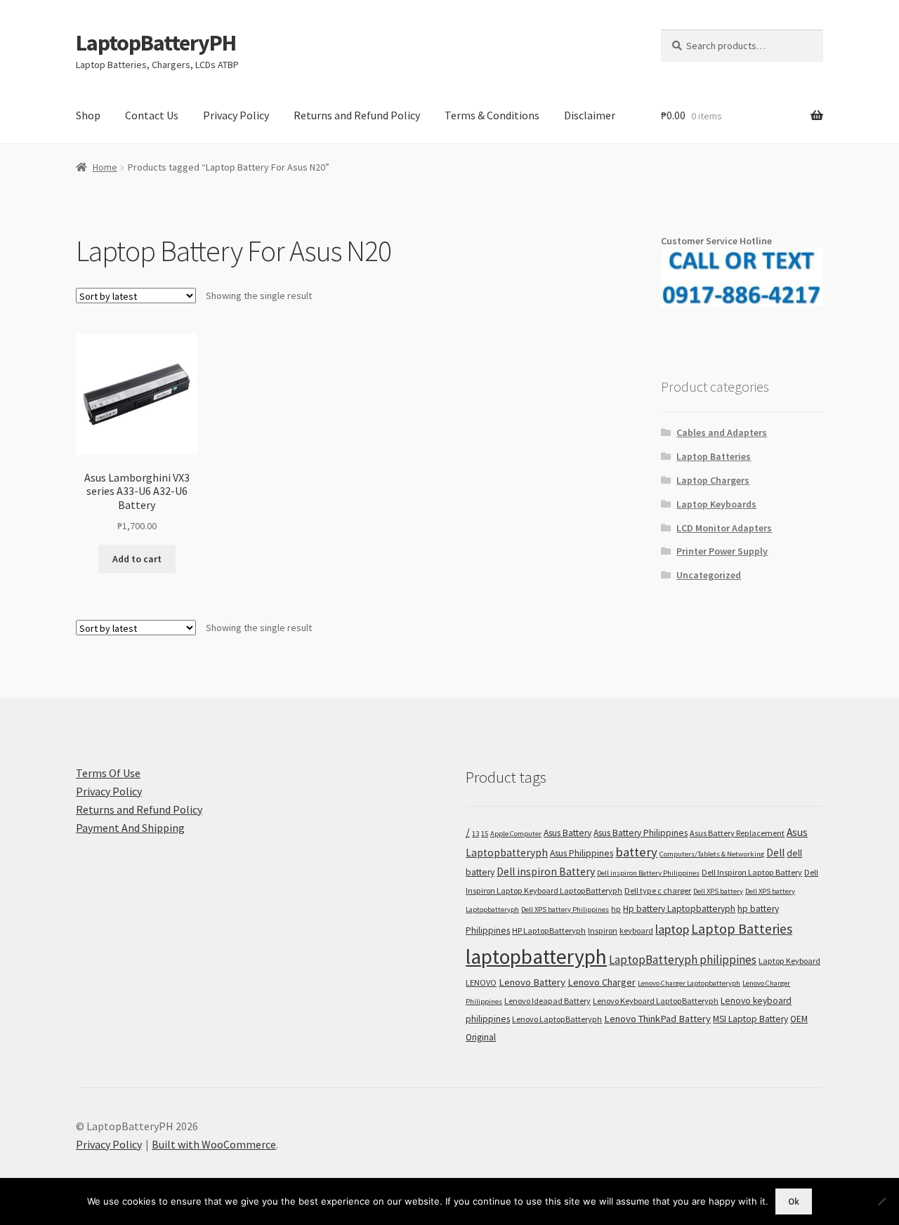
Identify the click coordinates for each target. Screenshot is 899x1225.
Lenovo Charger (601, 982)
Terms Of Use (108, 773)
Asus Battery (567, 833)
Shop (88, 115)
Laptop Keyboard (789, 960)
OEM (799, 1019)
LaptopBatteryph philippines (682, 959)
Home (105, 167)
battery (636, 852)
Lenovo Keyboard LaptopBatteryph (655, 1000)
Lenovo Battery (532, 982)
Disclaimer (589, 115)
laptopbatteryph (536, 956)
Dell (775, 852)
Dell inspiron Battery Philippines (648, 873)
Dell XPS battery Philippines (565, 909)
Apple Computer (516, 833)
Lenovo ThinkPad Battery (657, 1018)
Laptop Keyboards (716, 504)
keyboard (636, 930)
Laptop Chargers (712, 480)
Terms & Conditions (492, 115)
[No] (881, 1201)
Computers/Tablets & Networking (712, 854)
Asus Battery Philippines (640, 833)
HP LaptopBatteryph (549, 930)
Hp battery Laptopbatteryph (679, 909)
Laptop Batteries (713, 456)
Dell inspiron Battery (546, 871)
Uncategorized (708, 575)
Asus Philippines (581, 853)
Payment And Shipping (130, 828)
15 (484, 833)
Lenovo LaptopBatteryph (557, 1019)
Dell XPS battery (718, 891)
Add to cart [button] (137, 558)
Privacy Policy (236, 115)
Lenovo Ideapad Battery (547, 1000)
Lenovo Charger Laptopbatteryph (689, 983)
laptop (672, 929)
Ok (793, 1201)
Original (481, 1037)
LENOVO (481, 982)
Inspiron (602, 930)
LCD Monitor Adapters (724, 528)
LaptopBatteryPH (156, 43)
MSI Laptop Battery (750, 1019)
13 (475, 833)
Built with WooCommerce (214, 1144)
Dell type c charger (657, 890)
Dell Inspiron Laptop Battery (752, 872)
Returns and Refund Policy (357, 115)
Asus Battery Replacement (737, 833)
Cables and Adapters (721, 432)
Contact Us (151, 115)
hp (616, 908)
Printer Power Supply (722, 551)
